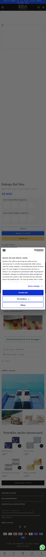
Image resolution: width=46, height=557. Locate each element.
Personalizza (22, 299)
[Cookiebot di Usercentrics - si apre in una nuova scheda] (34, 250)
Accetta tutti (23, 292)
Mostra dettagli (33, 286)
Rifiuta (23, 305)
